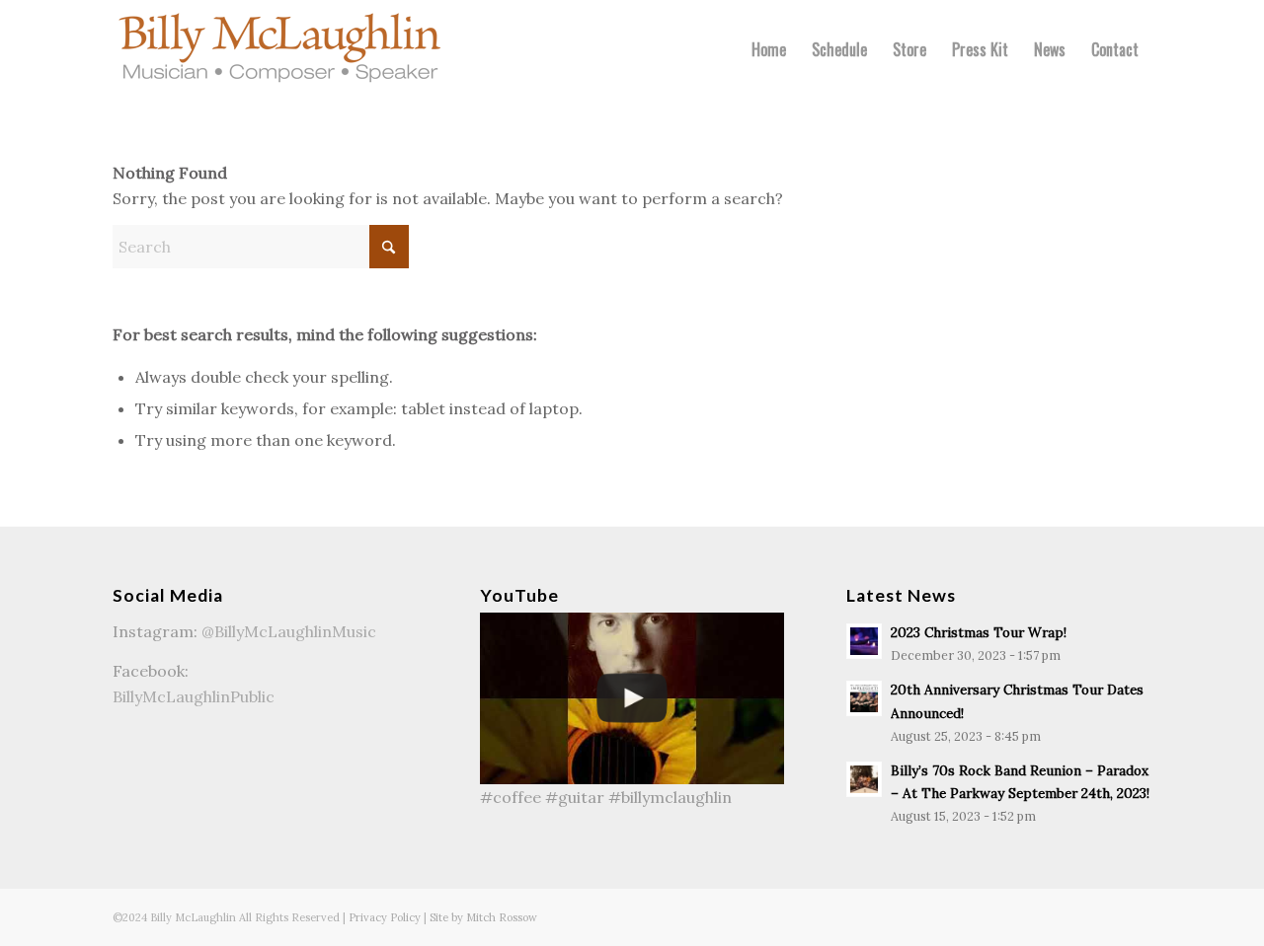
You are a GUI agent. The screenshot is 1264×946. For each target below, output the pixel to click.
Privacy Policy (385, 917)
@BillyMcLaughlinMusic (288, 631)
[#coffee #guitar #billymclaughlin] (632, 698)
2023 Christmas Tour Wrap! (978, 632)
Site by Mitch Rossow (483, 917)
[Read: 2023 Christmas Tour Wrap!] (864, 641)
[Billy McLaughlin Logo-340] (280, 49)
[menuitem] (769, 49)
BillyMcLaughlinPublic (194, 696)
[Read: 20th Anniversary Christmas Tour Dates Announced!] (864, 698)
